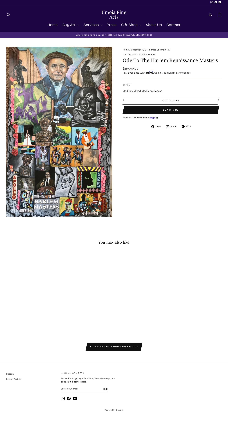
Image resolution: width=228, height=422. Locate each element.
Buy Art (69, 25)
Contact (173, 25)
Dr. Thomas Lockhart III (157, 49)
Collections (137, 49)
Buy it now (171, 110)
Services (92, 25)
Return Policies (14, 379)
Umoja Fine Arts (114, 14)
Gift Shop (130, 25)
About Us (154, 25)
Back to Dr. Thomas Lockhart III (116, 346)
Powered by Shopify (114, 410)
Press (111, 25)
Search (10, 374)
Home (52, 25)
